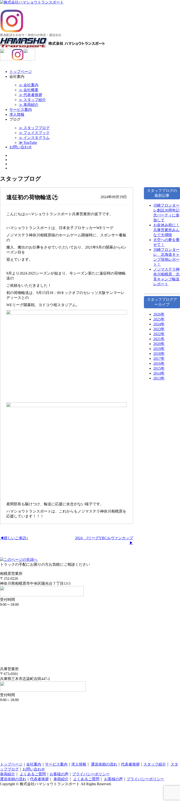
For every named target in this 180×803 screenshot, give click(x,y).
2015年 (159, 368)
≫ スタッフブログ (34, 128)
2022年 (159, 334)
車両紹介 (7, 774)
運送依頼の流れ (104, 764)
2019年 (159, 349)
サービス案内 (20, 110)
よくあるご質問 (33, 774)
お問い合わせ (20, 147)
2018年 (159, 354)
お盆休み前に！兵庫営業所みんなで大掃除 (166, 230)
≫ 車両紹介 (28, 105)
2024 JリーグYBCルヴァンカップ (104, 538)
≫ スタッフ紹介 (32, 100)
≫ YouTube (28, 143)
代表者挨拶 (130, 764)
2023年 (159, 329)
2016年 (159, 363)
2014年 (159, 373)
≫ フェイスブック (34, 133)
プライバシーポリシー (91, 774)
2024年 (159, 324)
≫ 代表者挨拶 (30, 95)
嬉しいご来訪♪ (16, 538)
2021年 (159, 339)
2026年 (159, 314)
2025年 (159, 319)
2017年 (159, 359)
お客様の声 (59, 774)
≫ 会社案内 (28, 85)
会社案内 (33, 764)
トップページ (20, 72)
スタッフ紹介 (154, 764)
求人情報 (16, 114)
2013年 (159, 378)
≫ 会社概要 (28, 90)
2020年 (159, 344)
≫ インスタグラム (34, 138)
